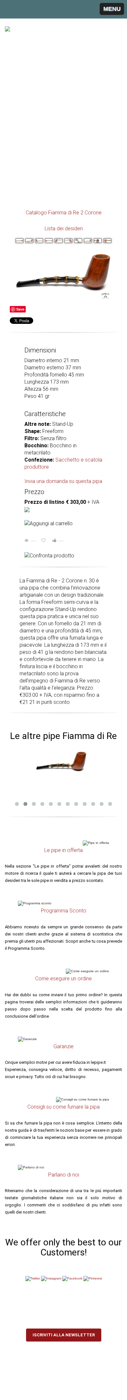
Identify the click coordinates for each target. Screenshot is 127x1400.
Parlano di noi (63, 1175)
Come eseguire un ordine (63, 978)
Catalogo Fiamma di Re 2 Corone (64, 213)
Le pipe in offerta (63, 850)
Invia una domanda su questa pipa (63, 481)
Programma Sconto (63, 911)
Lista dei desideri (64, 228)
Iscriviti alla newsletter (64, 1334)
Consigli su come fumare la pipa (63, 1107)
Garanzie (63, 1046)
